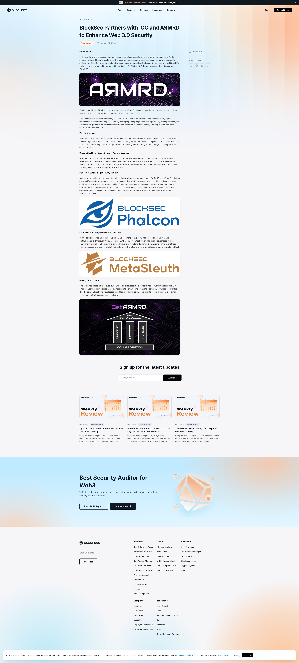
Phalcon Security (141, 556)
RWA (183, 570)
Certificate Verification (143, 629)
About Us (137, 606)
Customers (138, 611)
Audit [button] (120, 10)
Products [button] (131, 10)
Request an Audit (123, 506)
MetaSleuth (138, 579)
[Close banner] (295, 2)
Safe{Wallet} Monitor (142, 561)
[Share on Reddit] (196, 65)
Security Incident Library (167, 615)
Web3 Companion (141, 593)
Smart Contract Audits (143, 547)
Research (161, 625)
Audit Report (162, 606)
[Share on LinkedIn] (202, 65)
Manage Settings (186, 655)
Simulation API (163, 556)
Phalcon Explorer (165, 547)
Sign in (268, 10)
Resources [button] (157, 10)
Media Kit (137, 620)
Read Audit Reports (94, 506)
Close (235, 655)
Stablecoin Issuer (188, 561)
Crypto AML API (140, 584)
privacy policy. (222, 655)
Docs (159, 611)
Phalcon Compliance (142, 570)
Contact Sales (283, 10)
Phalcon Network (141, 575)
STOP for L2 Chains (142, 565)
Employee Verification (143, 625)
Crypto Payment (188, 565)
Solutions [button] (144, 10)
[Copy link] (208, 65)
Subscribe (172, 378)
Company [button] (170, 10)
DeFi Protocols (187, 547)
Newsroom (138, 615)
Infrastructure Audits (142, 551)
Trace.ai (137, 589)
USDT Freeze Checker (167, 561)
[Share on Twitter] (191, 65)
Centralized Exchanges (191, 551)
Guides (159, 629)
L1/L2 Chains (186, 556)
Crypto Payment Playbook (168, 634)
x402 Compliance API (166, 565)
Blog (158, 620)
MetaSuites (162, 551)
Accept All (248, 655)
